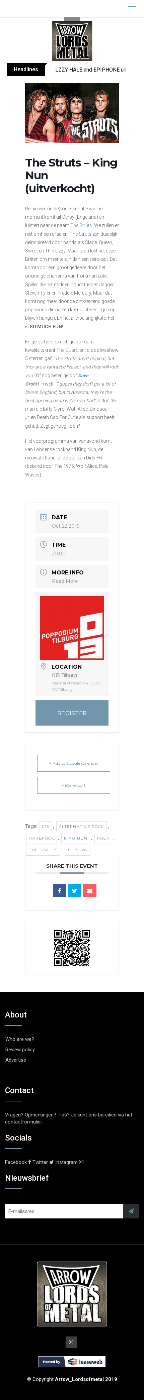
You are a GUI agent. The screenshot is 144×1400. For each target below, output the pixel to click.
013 (45, 826)
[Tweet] (74, 890)
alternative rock (81, 826)
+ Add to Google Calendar (73, 763)
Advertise (15, 1060)
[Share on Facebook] (59, 890)
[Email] (89, 890)
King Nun (75, 838)
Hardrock (41, 838)
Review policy (20, 1050)
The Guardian (70, 350)
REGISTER (72, 713)
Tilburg (77, 850)
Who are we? (19, 1039)
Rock (103, 838)
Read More (65, 581)
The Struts (81, 225)
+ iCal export (74, 785)
